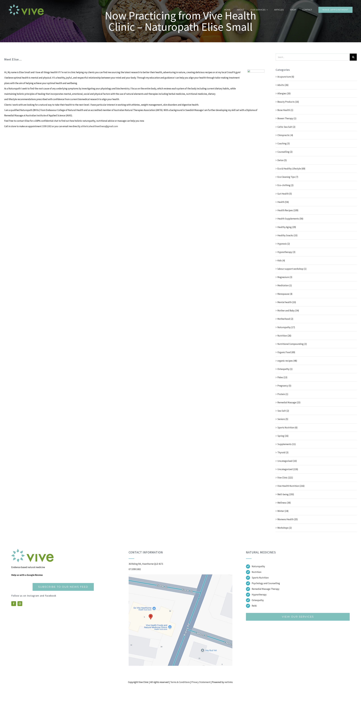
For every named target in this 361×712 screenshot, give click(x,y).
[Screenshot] (180, 575)
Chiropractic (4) (285, 135)
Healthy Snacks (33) (287, 235)
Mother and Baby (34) (288, 310)
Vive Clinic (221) (285, 477)
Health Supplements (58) (290, 218)
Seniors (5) (282, 419)
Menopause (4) (284, 293)
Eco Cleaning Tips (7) (287, 176)
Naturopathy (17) (286, 327)
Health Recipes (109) (287, 210)
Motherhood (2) (285, 318)
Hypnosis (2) (283, 243)
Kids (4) (281, 260)
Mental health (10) (286, 302)
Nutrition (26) (284, 335)
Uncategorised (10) (287, 460)
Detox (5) (282, 160)
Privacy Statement (200, 682)
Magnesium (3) (284, 277)
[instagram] (19, 603)
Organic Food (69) (286, 352)
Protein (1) (282, 394)
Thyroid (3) (283, 452)
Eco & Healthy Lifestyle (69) (291, 168)
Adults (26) (283, 85)
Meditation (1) (284, 285)
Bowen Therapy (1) (286, 118)
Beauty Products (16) (288, 101)
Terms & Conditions (180, 682)
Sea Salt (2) (283, 410)
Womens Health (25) (287, 519)
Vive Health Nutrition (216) (291, 485)
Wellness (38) (284, 502)
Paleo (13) (282, 377)
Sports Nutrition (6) (287, 427)
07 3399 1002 (135, 569)
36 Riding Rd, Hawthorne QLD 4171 (146, 563)
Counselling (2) (285, 151)
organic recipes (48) (287, 360)
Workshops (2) (284, 527)
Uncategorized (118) (287, 469)
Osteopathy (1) (285, 369)
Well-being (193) (285, 494)
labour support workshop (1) (292, 268)
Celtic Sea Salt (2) (286, 126)
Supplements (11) (286, 444)
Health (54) (283, 202)
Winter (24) (283, 511)
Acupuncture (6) (285, 76)
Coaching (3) (283, 143)
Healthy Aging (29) (286, 227)
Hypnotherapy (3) (286, 252)
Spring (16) (283, 435)
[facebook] (13, 603)
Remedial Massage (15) (289, 402)
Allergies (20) (284, 93)
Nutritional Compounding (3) (292, 343)
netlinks (228, 682)
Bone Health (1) (285, 110)
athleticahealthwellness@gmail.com (99, 126)
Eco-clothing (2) (285, 185)
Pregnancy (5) (284, 385)
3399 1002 (46, 126)
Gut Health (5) (284, 193)
